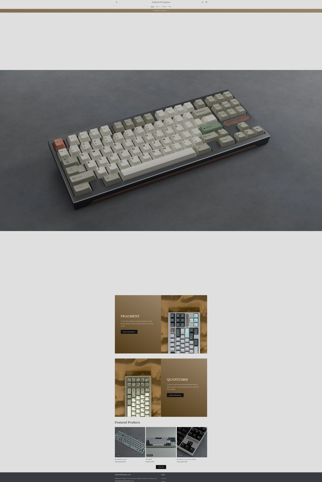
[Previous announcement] (134, 11)
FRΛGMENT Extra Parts (121, 459)
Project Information (129, 331)
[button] (117, 2)
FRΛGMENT (149, 459)
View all (161, 467)
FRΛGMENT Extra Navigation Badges (186, 459)
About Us (163, 478)
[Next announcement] (188, 11)
